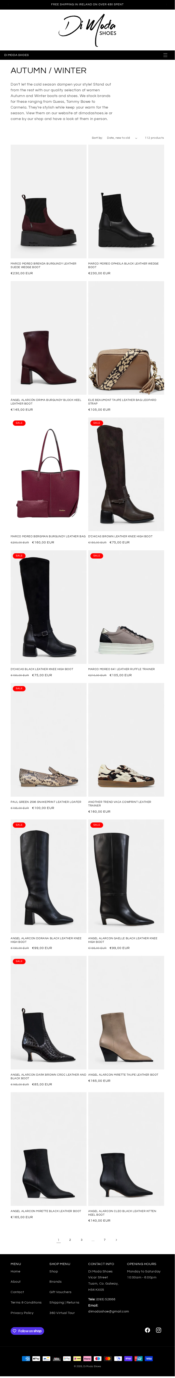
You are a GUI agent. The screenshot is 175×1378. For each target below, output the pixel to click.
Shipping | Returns (64, 1302)
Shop (53, 1271)
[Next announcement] (166, 4)
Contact (17, 1292)
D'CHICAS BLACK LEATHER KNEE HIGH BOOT (42, 669)
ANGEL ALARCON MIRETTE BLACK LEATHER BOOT (46, 1211)
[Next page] (116, 1240)
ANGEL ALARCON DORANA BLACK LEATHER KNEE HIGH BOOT (46, 940)
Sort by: (97, 137)
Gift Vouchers (60, 1292)
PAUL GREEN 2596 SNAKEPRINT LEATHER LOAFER (46, 801)
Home (15, 1271)
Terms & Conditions (26, 1302)
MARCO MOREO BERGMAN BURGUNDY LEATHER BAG (48, 536)
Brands (55, 1281)
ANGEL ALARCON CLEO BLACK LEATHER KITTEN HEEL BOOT (122, 1213)
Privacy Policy (22, 1313)
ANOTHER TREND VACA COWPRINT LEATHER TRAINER (119, 803)
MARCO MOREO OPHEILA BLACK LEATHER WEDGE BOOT (123, 265)
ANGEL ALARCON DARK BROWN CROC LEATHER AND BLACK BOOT (48, 1076)
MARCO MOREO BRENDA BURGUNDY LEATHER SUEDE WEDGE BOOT (44, 265)
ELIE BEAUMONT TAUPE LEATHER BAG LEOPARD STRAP (122, 402)
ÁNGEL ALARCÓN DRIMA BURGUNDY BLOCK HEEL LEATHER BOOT (46, 402)
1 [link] (59, 1240)
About (16, 1281)
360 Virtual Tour (62, 1313)
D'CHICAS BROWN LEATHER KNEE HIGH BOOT (120, 536)
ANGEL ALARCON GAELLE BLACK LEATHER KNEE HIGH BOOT (122, 940)
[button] (166, 55)
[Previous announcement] (8, 4)
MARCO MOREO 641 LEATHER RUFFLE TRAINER (121, 669)
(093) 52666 (101, 1299)
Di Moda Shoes (92, 1366)
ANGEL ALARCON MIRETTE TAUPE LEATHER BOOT (123, 1074)
